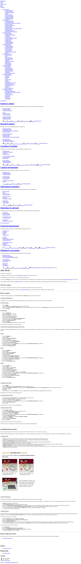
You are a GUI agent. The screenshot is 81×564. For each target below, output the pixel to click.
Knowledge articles (6, 553)
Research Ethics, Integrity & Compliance (13, 23)
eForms (24, 121)
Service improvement (9, 94)
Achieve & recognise (9, 15)
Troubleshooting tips (4, 436)
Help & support (8, 63)
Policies (33, 121)
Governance (7, 97)
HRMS (9, 121)
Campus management (9, 46)
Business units (3, 0)
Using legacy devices (4, 511)
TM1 (21, 248)
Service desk (15, 165)
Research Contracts (8, 24)
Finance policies (43, 248)
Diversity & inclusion (9, 10)
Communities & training (9, 30)
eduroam (24, 275)
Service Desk (6, 205)
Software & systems (9, 59)
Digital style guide (8, 67)
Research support (6, 20)
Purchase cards (8, 85)
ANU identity (7, 66)
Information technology (7, 54)
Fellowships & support (9, 22)
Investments (7, 81)
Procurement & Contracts (10, 84)
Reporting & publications (10, 25)
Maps (1, 6)
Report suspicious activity (8, 538)
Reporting (7, 76)
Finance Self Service (15, 248)
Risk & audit (7, 96)
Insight (5, 268)
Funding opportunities (9, 21)
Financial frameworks (9, 88)
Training (2, 2)
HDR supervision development (11, 31)
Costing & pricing (8, 27)
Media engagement (8, 68)
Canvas (9, 165)
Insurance (7, 87)
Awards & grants (8, 37)
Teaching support (8, 33)
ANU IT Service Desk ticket (24, 289)
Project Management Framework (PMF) (12, 92)
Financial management (7, 74)
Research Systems (8, 26)
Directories (2, 7)
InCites (38, 143)
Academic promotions (9, 16)
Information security (9, 58)
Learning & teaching (7, 32)
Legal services (8, 95)
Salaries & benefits (8, 11)
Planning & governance (7, 89)
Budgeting (7, 77)
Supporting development (9, 12)
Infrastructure (7, 62)
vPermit (10, 184)
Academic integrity (8, 39)
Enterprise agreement (9, 17)
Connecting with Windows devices (7, 395)
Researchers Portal (31, 143)
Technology (7, 35)
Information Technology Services (12, 562)
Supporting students (9, 43)
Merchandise (7, 72)
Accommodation (8, 50)
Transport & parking (9, 47)
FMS (21, 184)
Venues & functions (9, 49)
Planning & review (8, 90)
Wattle (5, 165)
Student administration (9, 42)
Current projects (8, 93)
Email (6, 56)
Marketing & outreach (7, 65)
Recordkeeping (8, 98)
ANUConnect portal (6, 560)
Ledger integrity (8, 79)
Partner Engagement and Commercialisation (13, 28)
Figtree (28, 121)
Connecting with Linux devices (6, 407)
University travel (8, 75)
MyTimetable (34, 164)
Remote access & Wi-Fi (9, 61)
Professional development (10, 34)
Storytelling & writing (9, 69)
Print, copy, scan (8, 57)
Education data (8, 40)
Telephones (7, 60)
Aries (10, 143)
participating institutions (69, 279)
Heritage (6, 52)
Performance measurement (10, 91)
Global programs (8, 41)
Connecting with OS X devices (6, 383)
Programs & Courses (23, 165)
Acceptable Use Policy (18, 281)
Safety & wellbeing (8, 14)
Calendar (40, 165)
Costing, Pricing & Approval (17, 143)
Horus (5, 121)
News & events (3, 4)
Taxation (6, 80)
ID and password (8, 55)
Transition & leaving (9, 18)
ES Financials (7, 248)
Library (1, 5)
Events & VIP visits (9, 71)
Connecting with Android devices (6, 298)
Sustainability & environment (10, 51)
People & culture (6, 9)
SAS (30, 165)
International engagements (10, 73)
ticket (45, 431)
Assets (6, 78)
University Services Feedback (19, 268)
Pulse (20, 121)
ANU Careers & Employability (11, 38)
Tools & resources (8, 29)
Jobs (1, 3)
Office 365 (17, 205)
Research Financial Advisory (10, 82)
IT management (8, 64)
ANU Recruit (15, 121)
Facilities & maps (8, 45)
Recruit (6, 13)
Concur (29, 247)
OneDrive (22, 205)
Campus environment (7, 44)
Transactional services (9, 83)
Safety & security (8, 48)
